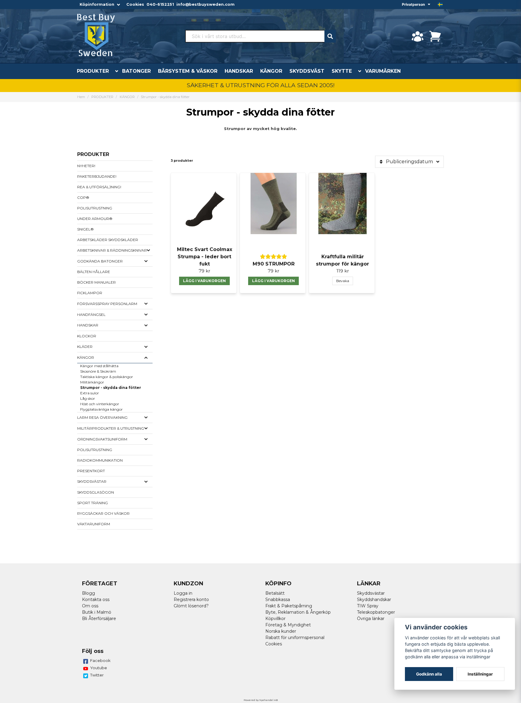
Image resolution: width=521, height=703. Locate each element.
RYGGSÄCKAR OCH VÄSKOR (103, 513)
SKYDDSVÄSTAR (91, 481)
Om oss (90, 606)
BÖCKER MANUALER (96, 282)
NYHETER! (86, 166)
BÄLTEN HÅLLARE (93, 271)
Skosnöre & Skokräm (98, 371)
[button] (440, 4)
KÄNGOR (271, 71)
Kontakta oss (95, 599)
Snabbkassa (277, 599)
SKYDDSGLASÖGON (95, 492)
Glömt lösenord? (191, 606)
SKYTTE (342, 71)
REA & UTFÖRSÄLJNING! (99, 187)
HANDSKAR (239, 71)
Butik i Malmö (96, 612)
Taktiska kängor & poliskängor (106, 376)
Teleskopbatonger (376, 612)
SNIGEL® (85, 229)
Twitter (97, 675)
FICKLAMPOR (89, 293)
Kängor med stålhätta (99, 366)
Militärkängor (92, 382)
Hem (81, 97)
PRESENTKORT (91, 471)
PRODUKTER (93, 71)
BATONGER (136, 71)
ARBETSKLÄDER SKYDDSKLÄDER (107, 239)
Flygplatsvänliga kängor (101, 409)
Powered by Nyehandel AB (261, 699)
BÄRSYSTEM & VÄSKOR (187, 71)
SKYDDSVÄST (306, 71)
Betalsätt (275, 593)
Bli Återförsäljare (99, 618)
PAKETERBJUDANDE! (96, 176)
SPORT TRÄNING (92, 503)
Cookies (135, 4)
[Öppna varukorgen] (435, 36)
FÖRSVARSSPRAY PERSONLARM (107, 303)
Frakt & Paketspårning (288, 606)
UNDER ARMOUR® (94, 218)
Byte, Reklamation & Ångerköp (298, 612)
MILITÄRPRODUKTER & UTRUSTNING (110, 428)
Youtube (98, 667)
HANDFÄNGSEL (91, 314)
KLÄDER (85, 346)
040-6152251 (160, 4)
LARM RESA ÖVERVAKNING (102, 417)
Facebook (100, 660)
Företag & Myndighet (288, 625)
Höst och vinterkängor (99, 404)
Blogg (88, 593)
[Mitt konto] (417, 36)
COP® (83, 197)
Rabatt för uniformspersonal (294, 637)
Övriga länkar (370, 618)
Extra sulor (89, 393)
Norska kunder (280, 631)
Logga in (183, 593)
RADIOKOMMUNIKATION (100, 460)
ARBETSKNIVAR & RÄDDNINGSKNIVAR (112, 250)
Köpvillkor (275, 618)
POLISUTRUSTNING (94, 208)
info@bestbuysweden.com (205, 4)
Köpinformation (97, 4)
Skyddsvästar (371, 593)
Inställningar (480, 674)
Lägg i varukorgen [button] (204, 280)
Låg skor (87, 398)
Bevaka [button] (342, 280)
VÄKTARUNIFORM (93, 524)
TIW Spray (367, 606)
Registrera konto (191, 599)
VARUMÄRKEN (383, 71)
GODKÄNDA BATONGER (100, 261)
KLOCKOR (86, 336)
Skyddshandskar (374, 599)
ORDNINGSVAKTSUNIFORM (102, 439)
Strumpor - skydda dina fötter (110, 387)
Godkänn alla (429, 674)
